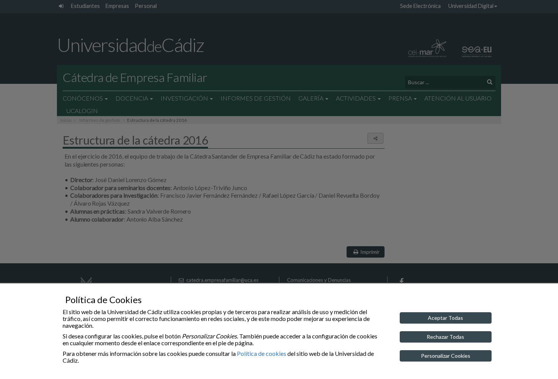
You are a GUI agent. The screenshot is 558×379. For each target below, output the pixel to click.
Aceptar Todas (445, 318)
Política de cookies (261, 353)
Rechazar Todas (445, 336)
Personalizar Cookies (445, 355)
